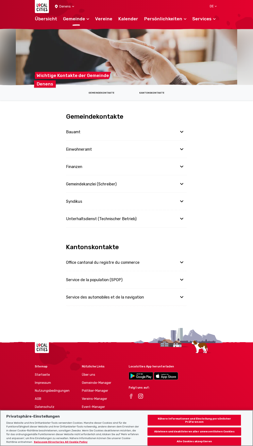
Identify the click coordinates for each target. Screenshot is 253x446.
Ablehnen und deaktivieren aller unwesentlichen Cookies (194, 431)
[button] (64, 7)
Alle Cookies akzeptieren (194, 441)
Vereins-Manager (94, 399)
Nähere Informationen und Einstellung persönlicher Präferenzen (194, 420)
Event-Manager (93, 407)
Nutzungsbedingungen (52, 390)
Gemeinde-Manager (96, 383)
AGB (38, 399)
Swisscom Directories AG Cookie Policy (61, 441)
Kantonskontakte (151, 92)
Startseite (42, 375)
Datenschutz (44, 407)
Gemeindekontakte (101, 92)
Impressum (43, 383)
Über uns (88, 375)
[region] (126, 428)
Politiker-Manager (95, 390)
